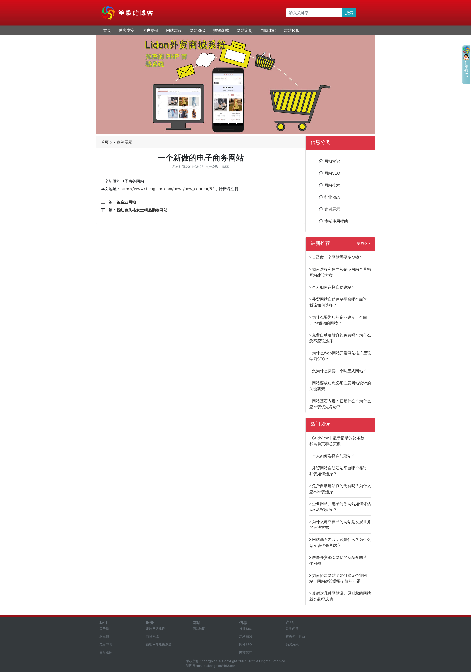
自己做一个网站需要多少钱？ (337, 257)
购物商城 (221, 30)
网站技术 (332, 185)
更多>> (363, 243)
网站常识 (332, 161)
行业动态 (332, 197)
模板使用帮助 (336, 221)
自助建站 (268, 30)
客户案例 (150, 30)
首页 (107, 30)
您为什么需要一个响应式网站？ (339, 370)
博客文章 (127, 30)
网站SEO (197, 30)
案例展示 (124, 142)
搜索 (349, 12)
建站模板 (292, 30)
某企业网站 (126, 202)
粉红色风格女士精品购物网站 (142, 209)
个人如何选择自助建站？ (333, 287)
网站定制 (244, 30)
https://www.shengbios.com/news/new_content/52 (167, 188)
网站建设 (174, 30)
